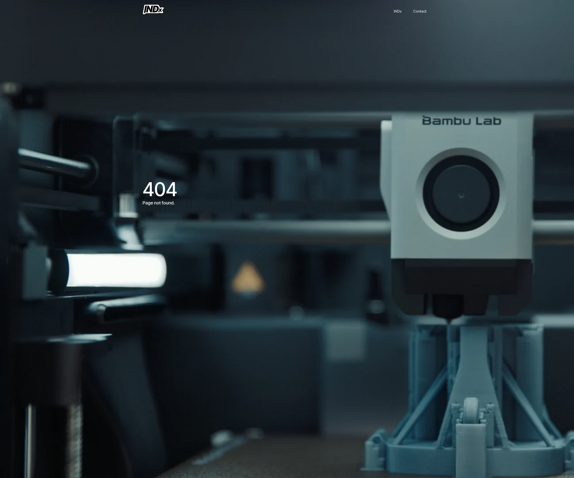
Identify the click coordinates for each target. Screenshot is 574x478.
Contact (419, 11)
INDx (398, 11)
